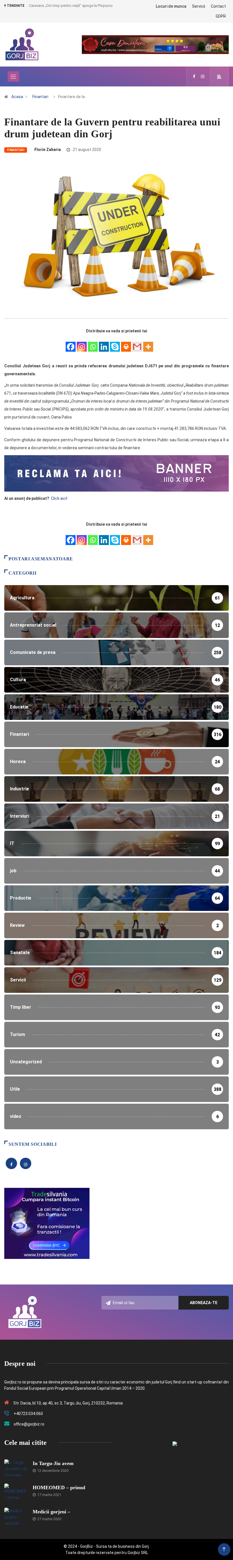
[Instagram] (82, 343)
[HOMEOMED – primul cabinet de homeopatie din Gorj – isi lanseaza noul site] (15, 1492)
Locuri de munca (171, 6)
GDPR (221, 16)
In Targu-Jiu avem (53, 1463)
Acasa (17, 96)
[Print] (126, 343)
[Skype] (115, 343)
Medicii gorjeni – (51, 1512)
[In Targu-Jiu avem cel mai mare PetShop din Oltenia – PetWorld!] (15, 1467)
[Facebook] (71, 343)
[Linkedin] (104, 343)
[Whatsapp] (93, 343)
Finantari (40, 96)
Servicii (198, 6)
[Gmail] (137, 343)
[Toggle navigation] (13, 76)
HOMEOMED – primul (59, 1487)
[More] (148, 343)
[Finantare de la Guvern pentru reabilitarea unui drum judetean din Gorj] (194, 76)
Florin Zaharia (47, 149)
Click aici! (59, 498)
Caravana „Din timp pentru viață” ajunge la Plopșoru (71, 5)
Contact (218, 6)
